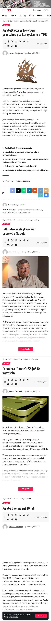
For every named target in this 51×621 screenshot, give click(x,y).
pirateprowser (24, 181)
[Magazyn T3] (9, 10)
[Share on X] (12, 41)
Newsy (6, 25)
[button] (41, 616)
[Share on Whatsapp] (16, 41)
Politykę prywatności (11, 617)
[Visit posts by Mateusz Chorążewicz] (5, 53)
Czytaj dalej (25, 349)
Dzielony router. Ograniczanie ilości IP (20, 166)
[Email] (8, 46)
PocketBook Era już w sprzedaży (18, 148)
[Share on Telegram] (27, 41)
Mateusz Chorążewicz (16, 53)
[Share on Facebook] (8, 41)
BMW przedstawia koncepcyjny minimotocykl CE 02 (26, 170)
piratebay (13, 181)
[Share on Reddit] (24, 41)
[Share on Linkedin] (20, 41)
